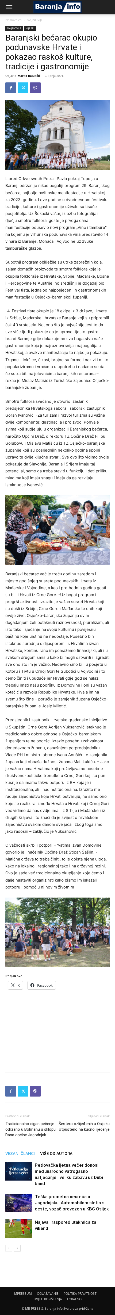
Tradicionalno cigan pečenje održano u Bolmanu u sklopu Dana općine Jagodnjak (30, 1129)
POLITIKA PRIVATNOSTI (80, 1293)
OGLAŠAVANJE (48, 1293)
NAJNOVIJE (35, 20)
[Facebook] (10, 87)
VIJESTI (30, 28)
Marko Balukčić (29, 76)
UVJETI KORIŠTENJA (48, 1299)
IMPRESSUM (22, 1293)
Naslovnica (13, 20)
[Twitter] (23, 87)
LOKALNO (74, 1299)
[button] (9, 7)
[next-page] (17, 1248)
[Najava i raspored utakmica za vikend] (18, 1228)
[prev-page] (8, 1248)
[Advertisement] (57, 1029)
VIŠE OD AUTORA (56, 1153)
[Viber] (35, 87)
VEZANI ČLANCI (20, 1153)
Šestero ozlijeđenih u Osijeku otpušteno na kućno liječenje (84, 1126)
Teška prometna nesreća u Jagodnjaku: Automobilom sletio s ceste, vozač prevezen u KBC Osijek (72, 1203)
